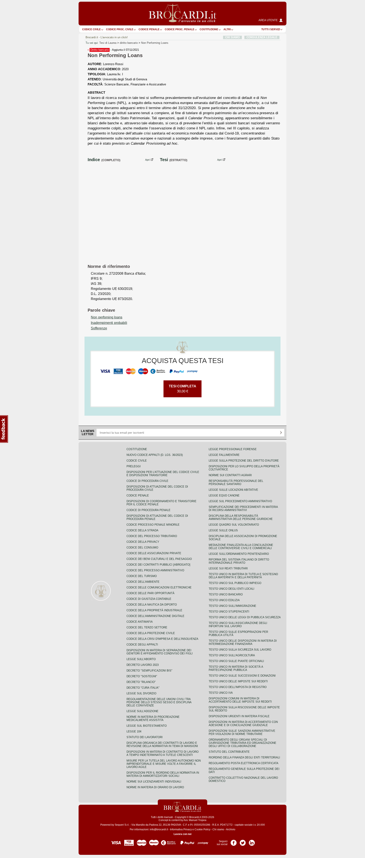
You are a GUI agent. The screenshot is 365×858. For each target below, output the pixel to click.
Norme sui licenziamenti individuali (154, 781)
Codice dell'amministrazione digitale (155, 616)
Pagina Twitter (243, 841)
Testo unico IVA (221, 692)
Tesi (164, 159)
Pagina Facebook (234, 841)
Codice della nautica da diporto (152, 604)
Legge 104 (134, 731)
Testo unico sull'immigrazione (232, 605)
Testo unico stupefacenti (229, 611)
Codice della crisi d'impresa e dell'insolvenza (162, 638)
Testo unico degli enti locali (231, 588)
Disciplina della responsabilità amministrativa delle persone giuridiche (241, 517)
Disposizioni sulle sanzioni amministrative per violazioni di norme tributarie (242, 732)
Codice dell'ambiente (143, 581)
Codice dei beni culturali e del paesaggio (159, 559)
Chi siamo (218, 829)
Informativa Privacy (181, 829)
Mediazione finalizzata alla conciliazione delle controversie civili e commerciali (241, 546)
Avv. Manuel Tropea (195, 820)
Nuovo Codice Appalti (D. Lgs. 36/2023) (155, 454)
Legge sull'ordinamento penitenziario (239, 553)
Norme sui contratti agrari (230, 475)
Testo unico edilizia (224, 600)
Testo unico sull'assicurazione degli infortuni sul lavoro (238, 624)
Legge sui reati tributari (228, 568)
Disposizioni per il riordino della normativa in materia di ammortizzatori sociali (163, 774)
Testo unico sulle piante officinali (236, 661)
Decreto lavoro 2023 (143, 664)
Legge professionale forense (233, 449)
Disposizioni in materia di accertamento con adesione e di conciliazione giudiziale (243, 723)
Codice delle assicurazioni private (154, 553)
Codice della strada (142, 530)
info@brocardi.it (159, 829)
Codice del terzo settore (147, 627)
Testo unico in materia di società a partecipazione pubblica (236, 668)
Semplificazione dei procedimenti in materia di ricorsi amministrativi (243, 508)
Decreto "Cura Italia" (143, 687)
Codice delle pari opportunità (150, 593)
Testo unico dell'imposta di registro (238, 687)
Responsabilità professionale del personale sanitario (236, 482)
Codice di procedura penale (148, 510)
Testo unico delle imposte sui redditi (238, 681)
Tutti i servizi (270, 29)
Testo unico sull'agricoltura (232, 655)
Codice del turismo (142, 576)
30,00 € (182, 388)
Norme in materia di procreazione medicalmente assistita (153, 718)
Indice (94, 159)
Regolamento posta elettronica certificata (243, 763)
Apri (147, 159)
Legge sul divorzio (141, 693)
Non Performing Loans (154, 42)
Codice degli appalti (142, 644)
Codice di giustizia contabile (149, 598)
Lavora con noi (182, 834)
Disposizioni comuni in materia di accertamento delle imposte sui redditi (240, 700)
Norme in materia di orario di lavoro (155, 787)
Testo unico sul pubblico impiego (235, 583)
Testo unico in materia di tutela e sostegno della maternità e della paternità (243, 576)
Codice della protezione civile (151, 633)
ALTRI (227, 29)
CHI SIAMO (232, 37)
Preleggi (134, 466)
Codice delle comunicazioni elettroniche (159, 587)
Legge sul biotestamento (147, 725)
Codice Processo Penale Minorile (153, 524)
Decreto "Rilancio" (141, 682)
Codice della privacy (143, 541)
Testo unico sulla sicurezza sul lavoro (240, 649)
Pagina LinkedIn (252, 841)
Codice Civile (91, 29)
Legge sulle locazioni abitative (233, 489)
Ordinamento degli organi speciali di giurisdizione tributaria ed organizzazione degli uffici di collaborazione (242, 743)
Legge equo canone (224, 495)
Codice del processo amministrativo (155, 570)
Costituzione (209, 29)
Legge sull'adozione (142, 711)
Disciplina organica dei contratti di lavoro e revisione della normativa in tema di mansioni (162, 744)
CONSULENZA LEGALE (262, 37)
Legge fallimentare (224, 454)
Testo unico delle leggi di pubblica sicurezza (245, 617)
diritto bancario (129, 42)
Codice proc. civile (119, 29)
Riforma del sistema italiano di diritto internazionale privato (239, 561)
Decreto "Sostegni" (142, 676)
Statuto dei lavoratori (145, 737)
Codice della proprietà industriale (154, 610)
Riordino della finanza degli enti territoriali (244, 757)
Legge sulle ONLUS (223, 530)
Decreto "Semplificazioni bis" (149, 670)
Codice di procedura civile (147, 480)
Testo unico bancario (226, 594)
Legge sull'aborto (141, 659)
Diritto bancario (99, 49)
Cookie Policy (202, 829)
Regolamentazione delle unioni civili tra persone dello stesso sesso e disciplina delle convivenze (159, 702)
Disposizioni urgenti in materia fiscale (239, 716)
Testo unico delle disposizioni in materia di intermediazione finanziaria (243, 642)
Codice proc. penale (179, 29)
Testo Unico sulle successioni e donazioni (242, 675)
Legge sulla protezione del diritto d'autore (244, 460)
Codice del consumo (142, 547)
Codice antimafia (140, 621)
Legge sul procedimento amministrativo (240, 501)
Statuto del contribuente (229, 751)
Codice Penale (149, 29)
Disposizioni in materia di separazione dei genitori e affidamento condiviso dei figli (160, 652)
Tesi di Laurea (107, 42)
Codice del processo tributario (152, 536)
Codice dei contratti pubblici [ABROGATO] (158, 564)
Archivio (230, 829)
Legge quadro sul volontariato (234, 524)
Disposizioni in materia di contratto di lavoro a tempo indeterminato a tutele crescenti (163, 753)
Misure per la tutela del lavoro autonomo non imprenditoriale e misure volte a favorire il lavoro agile (164, 764)
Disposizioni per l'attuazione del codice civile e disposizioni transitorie (163, 473)
